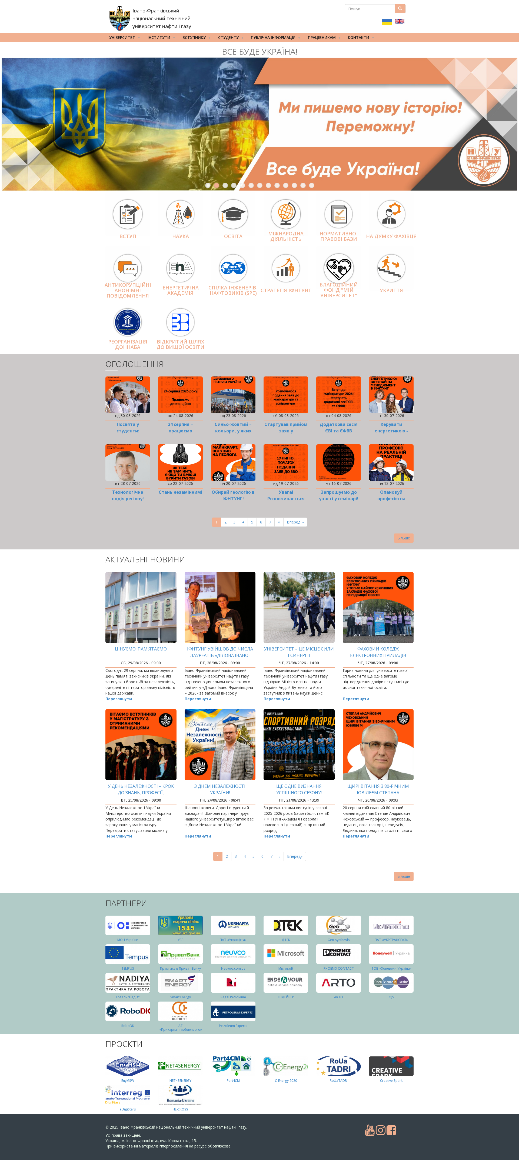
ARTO (338, 997)
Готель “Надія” (127, 997)
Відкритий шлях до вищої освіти (180, 344)
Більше (403, 538)
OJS (391, 997)
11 (294, 185)
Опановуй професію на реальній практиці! (391, 498)
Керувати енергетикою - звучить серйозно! (391, 430)
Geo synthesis (339, 940)
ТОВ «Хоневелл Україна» (391, 968)
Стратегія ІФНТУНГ (286, 290)
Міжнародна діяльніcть (286, 236)
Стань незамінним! (180, 492)
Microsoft (285, 968)
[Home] (119, 18)
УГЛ (181, 940)
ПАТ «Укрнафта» (233, 940)
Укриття (391, 290)
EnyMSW (127, 1080)
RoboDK (127, 1025)
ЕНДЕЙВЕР (286, 997)
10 (285, 185)
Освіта (233, 236)
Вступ (127, 236)
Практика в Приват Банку (180, 968)
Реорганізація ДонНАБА (127, 344)
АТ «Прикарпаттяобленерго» (180, 1027)
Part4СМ (233, 1080)
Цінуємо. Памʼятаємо (141, 649)
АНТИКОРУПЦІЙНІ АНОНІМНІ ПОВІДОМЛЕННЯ (128, 290)
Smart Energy (180, 997)
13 (311, 185)
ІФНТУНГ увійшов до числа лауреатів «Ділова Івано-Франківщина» (220, 655)
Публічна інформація (271, 38)
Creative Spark (391, 1080)
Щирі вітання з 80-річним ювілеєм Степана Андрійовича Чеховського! (378, 792)
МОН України (127, 940)
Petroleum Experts (233, 1025)
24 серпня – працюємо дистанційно (180, 430)
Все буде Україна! (259, 51)
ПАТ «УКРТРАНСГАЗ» (391, 940)
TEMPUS (127, 968)
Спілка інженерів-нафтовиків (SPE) (233, 290)
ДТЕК (286, 940)
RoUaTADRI (339, 1080)
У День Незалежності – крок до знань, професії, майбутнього (141, 792)
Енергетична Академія (180, 290)
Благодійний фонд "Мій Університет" (339, 290)
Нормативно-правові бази (339, 236)
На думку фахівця (391, 236)
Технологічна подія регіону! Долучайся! (128, 498)
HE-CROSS (180, 1109)
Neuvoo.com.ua (233, 968)
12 (303, 185)
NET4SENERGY (180, 1080)
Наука (180, 236)
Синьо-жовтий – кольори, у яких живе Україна (233, 430)
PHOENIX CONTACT (339, 968)
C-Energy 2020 (286, 1080)
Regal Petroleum (233, 997)
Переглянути (118, 698)
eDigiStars (128, 1109)
